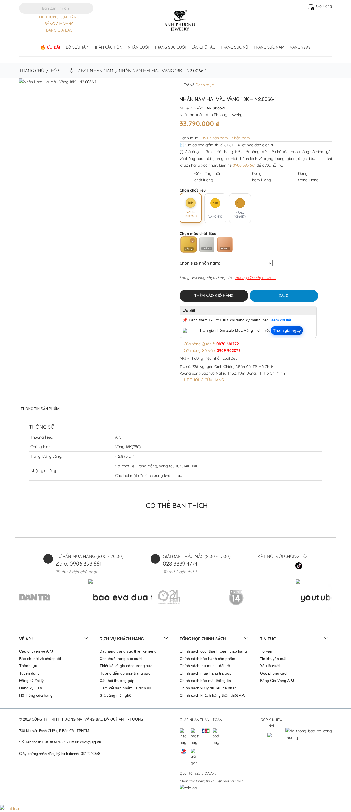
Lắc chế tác (203, 47)
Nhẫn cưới (138, 47)
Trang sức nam (269, 47)
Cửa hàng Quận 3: (211, 343)
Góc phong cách (274, 673)
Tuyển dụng (29, 673)
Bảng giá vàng (59, 23)
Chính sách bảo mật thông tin (205, 680)
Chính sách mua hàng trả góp (205, 673)
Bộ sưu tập (77, 47)
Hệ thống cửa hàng (36, 695)
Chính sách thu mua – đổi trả (205, 666)
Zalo (284, 295)
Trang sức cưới (170, 47)
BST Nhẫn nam (97, 70)
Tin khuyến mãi (273, 658)
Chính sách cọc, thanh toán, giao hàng (213, 651)
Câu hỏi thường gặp (117, 680)
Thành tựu (28, 666)
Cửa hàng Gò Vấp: (211, 350)
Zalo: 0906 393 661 (78, 563)
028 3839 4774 (180, 563)
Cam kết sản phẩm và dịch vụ (125, 688)
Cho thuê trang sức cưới (121, 658)
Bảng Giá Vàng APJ (277, 680)
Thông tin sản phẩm (40, 409)
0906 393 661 (244, 165)
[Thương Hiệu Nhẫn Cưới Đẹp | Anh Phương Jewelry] (179, 20)
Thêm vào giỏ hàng (214, 295)
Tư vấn (266, 651)
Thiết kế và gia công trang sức (126, 666)
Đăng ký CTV (30, 688)
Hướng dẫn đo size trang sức (125, 673)
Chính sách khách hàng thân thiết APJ (213, 695)
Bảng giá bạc (59, 30)
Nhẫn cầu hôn (107, 47)
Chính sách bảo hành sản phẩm (207, 658)
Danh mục (204, 84)
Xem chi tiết (281, 320)
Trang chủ (31, 70)
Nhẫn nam (240, 138)
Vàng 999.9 (300, 47)
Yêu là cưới (270, 666)
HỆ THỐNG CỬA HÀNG (59, 17)
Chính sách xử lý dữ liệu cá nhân (208, 688)
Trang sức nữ (234, 47)
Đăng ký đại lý (31, 680)
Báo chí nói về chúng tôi (40, 658)
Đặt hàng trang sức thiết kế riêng (128, 651)
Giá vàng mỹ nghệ (115, 695)
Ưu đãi (53, 47)
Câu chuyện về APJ (36, 651)
